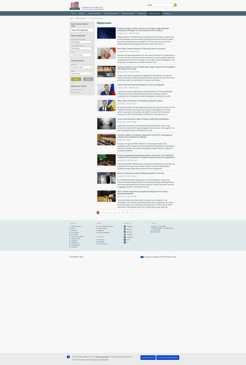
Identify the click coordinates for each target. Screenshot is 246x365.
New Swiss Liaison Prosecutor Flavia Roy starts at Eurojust (141, 48)
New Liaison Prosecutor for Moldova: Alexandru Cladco (140, 101)
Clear (88, 79)
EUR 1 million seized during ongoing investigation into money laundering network (142, 192)
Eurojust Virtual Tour (104, 232)
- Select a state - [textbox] (77, 55)
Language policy (76, 245)
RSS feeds (101, 240)
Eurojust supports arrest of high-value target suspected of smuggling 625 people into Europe (146, 68)
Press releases (102, 244)
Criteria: (73, 64)
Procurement (75, 232)
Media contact (102, 228)
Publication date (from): (78, 39)
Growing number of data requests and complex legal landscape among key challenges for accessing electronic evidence (143, 29)
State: (73, 52)
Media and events (80, 18)
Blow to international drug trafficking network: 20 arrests (140, 173)
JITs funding (74, 234)
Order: (73, 71)
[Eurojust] (74, 6)
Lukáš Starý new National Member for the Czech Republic (140, 85)
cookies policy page (102, 357)
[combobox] (82, 54)
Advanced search (76, 90)
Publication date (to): (77, 46)
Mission (73, 228)
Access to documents (77, 236)
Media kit (101, 230)
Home (73, 13)
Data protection (75, 239)
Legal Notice (74, 243)
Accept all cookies (148, 357)
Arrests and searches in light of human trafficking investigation (143, 119)
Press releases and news (105, 226)
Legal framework (76, 226)
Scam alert (74, 247)
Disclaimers (74, 241)
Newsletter (101, 242)
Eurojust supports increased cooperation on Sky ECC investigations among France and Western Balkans (144, 136)
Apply (76, 79)
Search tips (74, 92)
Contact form (156, 232)
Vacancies (74, 230)
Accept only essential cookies (168, 357)
